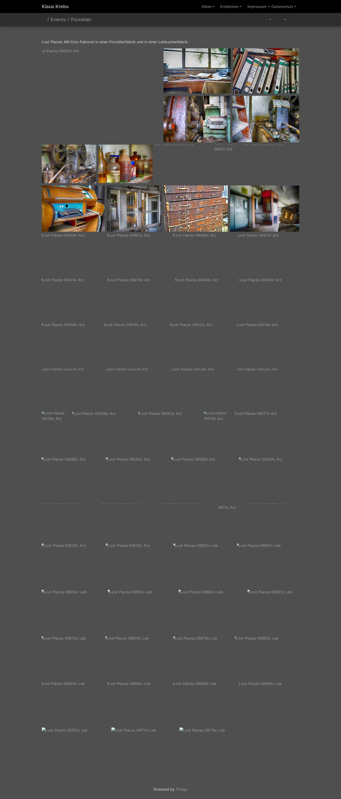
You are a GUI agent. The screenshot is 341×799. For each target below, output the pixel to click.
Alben (207, 6)
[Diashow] (294, 19)
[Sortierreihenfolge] (281, 19)
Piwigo (182, 789)
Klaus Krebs (55, 6)
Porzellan (81, 19)
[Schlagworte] (267, 19)
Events (58, 19)
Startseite (43, 19)
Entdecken (229, 6)
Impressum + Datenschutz (270, 6)
